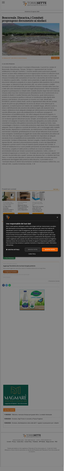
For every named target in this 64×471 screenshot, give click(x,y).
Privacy (14, 441)
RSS (56, 441)
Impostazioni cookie (43, 243)
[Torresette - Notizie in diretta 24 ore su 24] (32, 435)
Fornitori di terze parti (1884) (18, 234)
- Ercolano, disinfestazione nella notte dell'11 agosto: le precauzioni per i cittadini (31, 423)
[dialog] (32, 235)
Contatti (9, 441)
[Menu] (3, 2)
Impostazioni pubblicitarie (47, 241)
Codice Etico (20, 441)
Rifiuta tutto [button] (32, 249)
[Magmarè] (15, 395)
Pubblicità (35, 441)
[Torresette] (43, 4)
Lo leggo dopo (55, 58)
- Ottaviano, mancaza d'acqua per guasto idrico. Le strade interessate (28, 415)
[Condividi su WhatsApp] (9, 285)
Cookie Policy (28, 441)
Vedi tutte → (56, 189)
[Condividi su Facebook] (3, 285)
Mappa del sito (50, 441)
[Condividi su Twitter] (6, 285)
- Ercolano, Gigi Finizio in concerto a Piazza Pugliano (23, 419)
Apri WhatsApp (10, 258)
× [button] (57, 217)
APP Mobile (42, 441)
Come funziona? (7, 277)
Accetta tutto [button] (50, 249)
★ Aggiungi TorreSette (11, 271)
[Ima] (32, 299)
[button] (13, 249)
